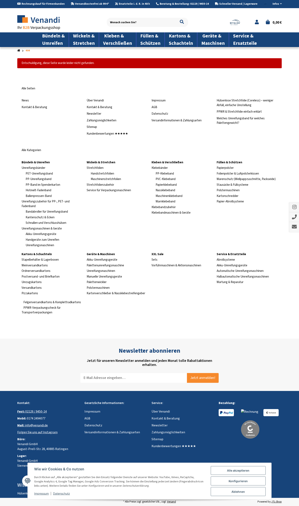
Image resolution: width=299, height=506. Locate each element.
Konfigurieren (238, 481)
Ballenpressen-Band (39, 196)
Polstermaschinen (228, 190)
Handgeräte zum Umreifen (42, 240)
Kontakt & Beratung (34, 107)
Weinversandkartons (35, 265)
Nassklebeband (165, 190)
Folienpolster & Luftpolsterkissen (238, 173)
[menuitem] (53, 39)
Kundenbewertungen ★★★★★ (107, 134)
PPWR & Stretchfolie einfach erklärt (239, 112)
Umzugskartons (32, 282)
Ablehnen (238, 491)
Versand (171, 502)
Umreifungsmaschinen (40, 245)
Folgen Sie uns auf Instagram (37, 432)
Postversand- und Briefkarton (41, 276)
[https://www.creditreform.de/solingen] (250, 429)
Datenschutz (160, 114)
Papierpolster (225, 168)
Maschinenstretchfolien (106, 179)
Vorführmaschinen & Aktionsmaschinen (176, 265)
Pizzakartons (30, 293)
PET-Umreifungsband (39, 173)
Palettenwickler (97, 282)
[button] (275, 4)
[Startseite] (18, 51)
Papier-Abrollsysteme (230, 201)
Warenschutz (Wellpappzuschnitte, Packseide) (246, 179)
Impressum (159, 100)
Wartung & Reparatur (230, 282)
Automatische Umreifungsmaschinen (240, 271)
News (25, 100)
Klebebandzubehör (164, 207)
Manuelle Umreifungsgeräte (104, 276)
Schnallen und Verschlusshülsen (46, 223)
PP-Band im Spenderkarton (43, 185)
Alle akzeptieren (238, 470)
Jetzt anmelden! (202, 377)
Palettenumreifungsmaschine (105, 265)
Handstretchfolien (102, 173)
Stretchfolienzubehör (100, 185)
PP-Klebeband (165, 173)
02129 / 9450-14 (32, 411)
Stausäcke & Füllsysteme (232, 185)
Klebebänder (160, 168)
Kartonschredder (227, 196)
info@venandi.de (32, 425)
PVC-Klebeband (166, 179)
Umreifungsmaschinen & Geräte (42, 228)
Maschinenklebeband (169, 196)
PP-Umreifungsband (38, 179)
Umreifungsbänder (33, 168)
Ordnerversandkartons (36, 271)
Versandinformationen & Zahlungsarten (177, 120)
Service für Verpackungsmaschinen (109, 190)
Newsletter (94, 114)
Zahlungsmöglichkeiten (101, 120)
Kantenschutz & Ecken (40, 217)
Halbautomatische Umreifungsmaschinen (243, 276)
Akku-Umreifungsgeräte (41, 234)
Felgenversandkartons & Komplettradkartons (52, 302)
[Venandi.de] (42, 22)
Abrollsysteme (226, 260)
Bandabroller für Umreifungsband (47, 212)
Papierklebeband (166, 185)
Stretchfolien (95, 168)
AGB (154, 107)
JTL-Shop (276, 502)
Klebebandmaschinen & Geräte (171, 213)
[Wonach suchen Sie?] (182, 22)
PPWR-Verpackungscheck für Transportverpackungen (41, 310)
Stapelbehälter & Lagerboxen (40, 260)
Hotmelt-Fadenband (38, 190)
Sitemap (92, 127)
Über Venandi (95, 100)
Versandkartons (32, 288)
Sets (154, 260)
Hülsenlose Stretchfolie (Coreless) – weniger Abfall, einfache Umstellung (245, 102)
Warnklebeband (165, 201)
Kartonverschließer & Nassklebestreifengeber (116, 293)
